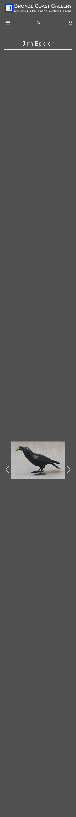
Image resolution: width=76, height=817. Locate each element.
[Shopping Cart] (70, 23)
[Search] (38, 22)
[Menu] (8, 22)
